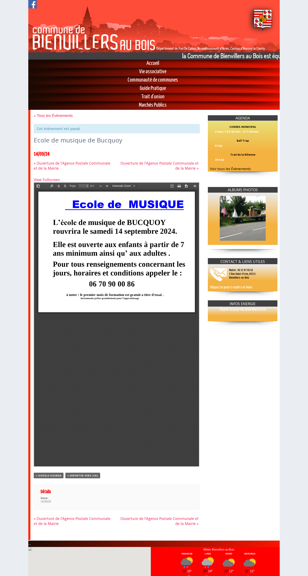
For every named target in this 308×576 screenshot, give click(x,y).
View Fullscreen (47, 179)
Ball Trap (243, 140)
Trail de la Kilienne (242, 154)
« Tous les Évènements (53, 116)
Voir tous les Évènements (230, 168)
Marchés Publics (153, 105)
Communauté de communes (153, 80)
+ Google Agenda (49, 475)
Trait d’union (152, 97)
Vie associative (152, 71)
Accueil (152, 63)
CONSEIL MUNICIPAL (242, 127)
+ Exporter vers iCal (82, 475)
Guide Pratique (153, 88)
